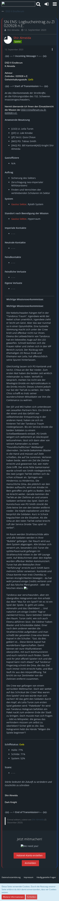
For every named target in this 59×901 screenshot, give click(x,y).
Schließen (31, 896)
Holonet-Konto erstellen (30, 855)
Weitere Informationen (13, 896)
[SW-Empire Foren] (18, 4)
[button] (54, 4)
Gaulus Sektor (19, 204)
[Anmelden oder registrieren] (46, 4)
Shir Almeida (13, 30)
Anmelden (30, 863)
